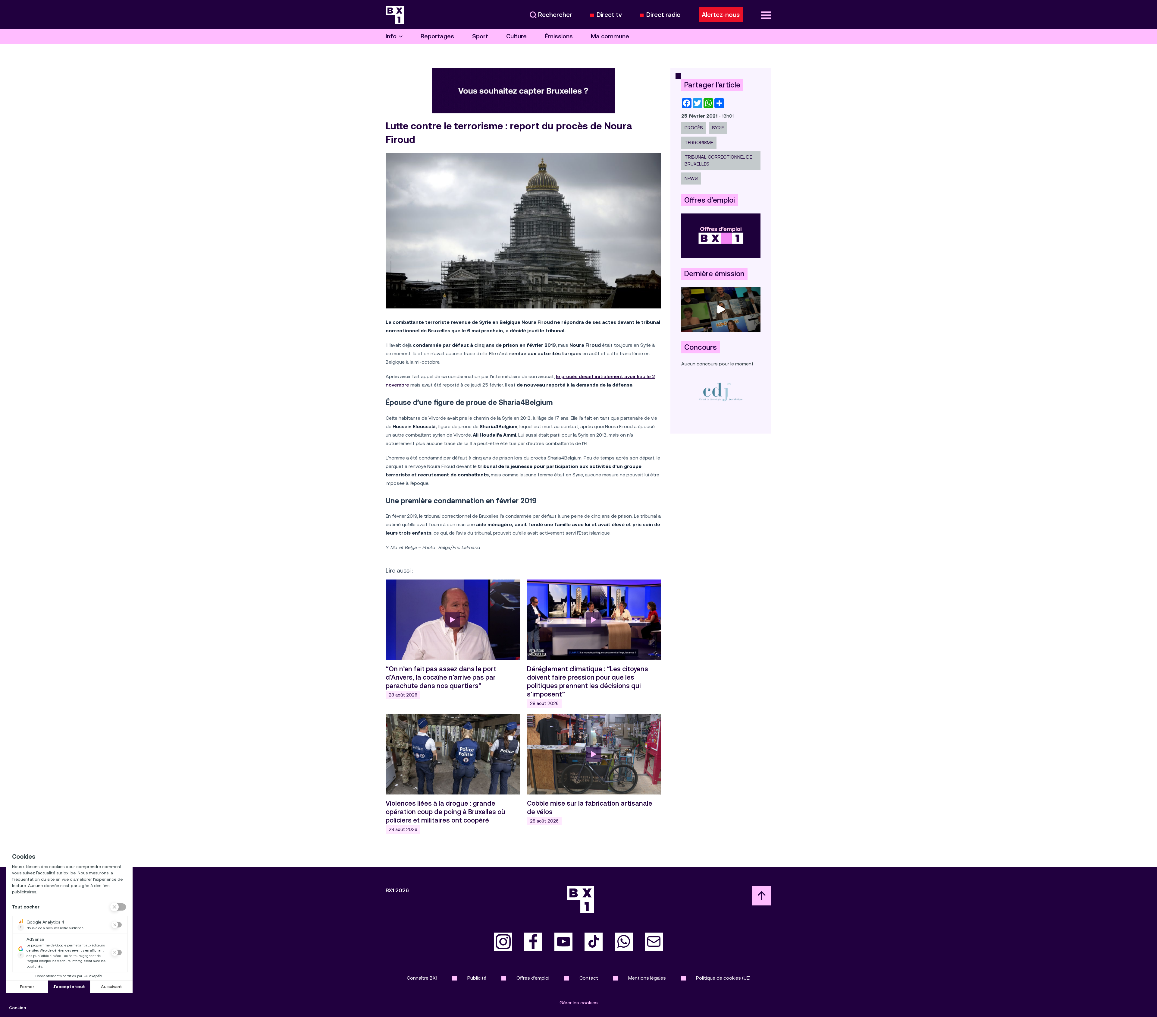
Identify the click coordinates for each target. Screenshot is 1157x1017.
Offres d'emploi (532, 977)
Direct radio (663, 15)
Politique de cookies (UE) (723, 977)
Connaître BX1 (422, 977)
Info (391, 36)
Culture (516, 36)
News (691, 178)
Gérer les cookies (579, 1002)
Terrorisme (699, 142)
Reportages (437, 36)
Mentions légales (647, 977)
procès (694, 127)
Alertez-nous (721, 14)
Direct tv (609, 15)
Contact (588, 977)
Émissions (559, 36)
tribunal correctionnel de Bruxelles (718, 160)
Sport (480, 36)
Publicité (476, 977)
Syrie (718, 127)
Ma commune (610, 36)
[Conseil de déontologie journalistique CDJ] (720, 391)
